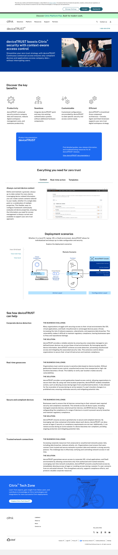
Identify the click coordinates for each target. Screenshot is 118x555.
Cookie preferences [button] (100, 540)
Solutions (20, 22)
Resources (37, 22)
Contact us (103, 22)
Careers (60, 540)
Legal (67, 540)
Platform (29, 22)
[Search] (97, 22)
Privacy (74, 540)
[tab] (43, 178)
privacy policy (52, 2)
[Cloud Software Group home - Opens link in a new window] (11, 540)
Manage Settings (70, 9)
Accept (84, 9)
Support (47, 22)
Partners (55, 22)
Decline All (96, 9)
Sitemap (109, 540)
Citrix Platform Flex (53, 16)
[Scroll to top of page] (114, 550)
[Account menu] (110, 22)
